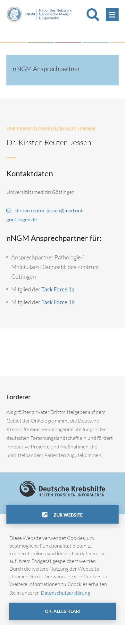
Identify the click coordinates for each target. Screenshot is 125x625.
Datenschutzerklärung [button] (65, 592)
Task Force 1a (57, 289)
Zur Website (68, 515)
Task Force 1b (58, 301)
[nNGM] (39, 14)
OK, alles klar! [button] (62, 611)
